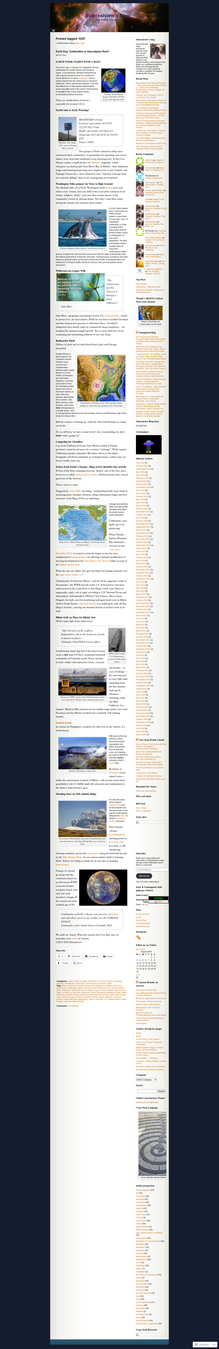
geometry (140, 1244)
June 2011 (140, 658)
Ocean (139, 1278)
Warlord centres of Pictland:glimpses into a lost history (151, 1014)
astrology (140, 1199)
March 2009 (141, 734)
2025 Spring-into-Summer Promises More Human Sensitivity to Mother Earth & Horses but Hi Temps (150, 340)
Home (138, 1033)
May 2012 (140, 625)
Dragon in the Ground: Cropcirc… (155, 161)
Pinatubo (113, 772)
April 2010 (140, 701)
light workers (141, 1256)
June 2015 (140, 551)
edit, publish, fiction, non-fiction (149, 1233)
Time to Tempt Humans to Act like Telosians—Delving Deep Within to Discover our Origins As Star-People (151, 124)
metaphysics (70, 983)
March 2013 (141, 594)
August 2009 (141, 725)
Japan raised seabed (104, 990)
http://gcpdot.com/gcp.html (147, 1102)
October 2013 (142, 576)
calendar (140, 1211)
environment (141, 1238)
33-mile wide (117, 842)
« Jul (138, 974)
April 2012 (140, 628)
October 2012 (142, 609)
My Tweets (140, 949)
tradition (139, 1311)
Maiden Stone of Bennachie (148, 1004)
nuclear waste (68, 997)
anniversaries (62, 864)
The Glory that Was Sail (146, 990)
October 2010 (142, 683)
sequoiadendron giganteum (75, 999)
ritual (110, 187)
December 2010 (143, 676)
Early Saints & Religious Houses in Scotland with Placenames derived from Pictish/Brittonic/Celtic (151, 102)
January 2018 (142, 521)
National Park (111, 315)
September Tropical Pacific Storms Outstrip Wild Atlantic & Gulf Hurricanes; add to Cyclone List (151, 406)
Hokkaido (66, 990)
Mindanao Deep (113, 992)
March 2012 (141, 631)
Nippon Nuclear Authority (77, 995)
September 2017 (143, 527)
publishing (140, 1290)
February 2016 (142, 536)
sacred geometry (143, 1302)
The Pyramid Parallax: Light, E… (153, 272)
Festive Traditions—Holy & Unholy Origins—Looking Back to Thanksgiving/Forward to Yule (151, 381)
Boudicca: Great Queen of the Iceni (151, 143)
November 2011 (143, 643)
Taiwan (92, 999)
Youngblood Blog (147, 332)
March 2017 (141, 530)
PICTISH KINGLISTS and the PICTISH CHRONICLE (148, 758)
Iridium (114, 914)
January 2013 (142, 600)
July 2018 (140, 518)
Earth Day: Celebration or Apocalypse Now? (82, 51)
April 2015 (140, 554)
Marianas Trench (89, 992)
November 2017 (143, 524)
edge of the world (68, 574)
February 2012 (142, 634)
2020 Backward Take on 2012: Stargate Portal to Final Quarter (149, 147)
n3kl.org (144, 904)
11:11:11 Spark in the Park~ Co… (154, 225)
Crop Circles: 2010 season (147, 1039)
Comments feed (143, 923)
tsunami (99, 999)
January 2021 (142, 484)
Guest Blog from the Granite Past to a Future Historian (151, 994)
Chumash (95, 162)
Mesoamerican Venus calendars (150, 1069)
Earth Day (117, 986)
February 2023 (142, 478)
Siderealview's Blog (107, 15)
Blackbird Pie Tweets (146, 786)
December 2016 (143, 533)
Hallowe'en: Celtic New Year (148, 287)
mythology (140, 1265)
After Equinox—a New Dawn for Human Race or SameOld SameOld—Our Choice (150, 398)
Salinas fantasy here (69, 564)
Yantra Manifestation (154, 190)
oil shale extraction (83, 997)
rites (138, 1296)
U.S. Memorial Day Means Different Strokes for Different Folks (151, 109)
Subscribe (141, 853)
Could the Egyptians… (155, 269)
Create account (142, 914)
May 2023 (140, 472)
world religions (142, 1320)
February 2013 (142, 597)
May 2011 (140, 661)
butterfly (71, 986)
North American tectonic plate (101, 995)
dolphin (109, 986)
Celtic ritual (141, 1214)
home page (80, 43)
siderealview (150, 168)
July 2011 (140, 655)
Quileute (109, 997)
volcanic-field (115, 805)
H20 (108, 988)
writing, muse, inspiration (147, 1323)
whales (60, 1001)
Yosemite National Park (74, 1001)
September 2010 (143, 686)
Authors (139, 1208)
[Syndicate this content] (137, 332)
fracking (87, 988)
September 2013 (143, 579)
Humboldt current (78, 990)
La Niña (65, 992)
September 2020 (143, 487)
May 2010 (140, 698)
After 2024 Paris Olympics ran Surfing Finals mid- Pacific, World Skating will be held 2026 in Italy (150, 349)
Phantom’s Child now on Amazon (150, 1066)
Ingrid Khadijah (152, 261)
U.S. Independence (112, 999)
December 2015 (143, 539)
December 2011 (143, 640)
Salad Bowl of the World (96, 560)
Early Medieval (142, 1227)
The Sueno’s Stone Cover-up (148, 1001)
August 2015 (141, 548)
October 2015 (142, 542)
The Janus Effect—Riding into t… (154, 184)
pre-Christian (141, 1284)
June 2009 (140, 731)
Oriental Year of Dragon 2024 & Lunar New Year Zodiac (149, 96)
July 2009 (140, 728)
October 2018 (142, 515)
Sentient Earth (64, 722)
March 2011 (141, 667)
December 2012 (143, 603)
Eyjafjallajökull (116, 834)
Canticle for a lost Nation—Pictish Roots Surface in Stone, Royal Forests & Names (150, 133)
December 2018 (143, 512)
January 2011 (142, 673)
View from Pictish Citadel (151, 740)
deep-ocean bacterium (95, 986)
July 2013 (140, 582)
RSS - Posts (141, 808)
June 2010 (140, 695)
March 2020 (141, 493)
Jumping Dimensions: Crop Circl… (154, 194)
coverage (83, 78)
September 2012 (143, 612)
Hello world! (141, 284)
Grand (111, 763)
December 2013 (143, 570)
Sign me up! (144, 876)
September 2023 (143, 469)
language (118, 981)
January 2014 (142, 567)
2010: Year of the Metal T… (154, 255)
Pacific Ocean (98, 997)
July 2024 (140, 463)
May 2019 (140, 499)
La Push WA (75, 992)
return (122, 816)
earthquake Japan (75, 988)
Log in (138, 917)
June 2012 (140, 622)
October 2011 (142, 646)
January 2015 (142, 557)
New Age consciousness (87, 983)
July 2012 (140, 618)
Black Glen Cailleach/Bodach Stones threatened (148, 753)
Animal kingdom (143, 1190)
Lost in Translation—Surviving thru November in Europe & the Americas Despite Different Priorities (151, 390)
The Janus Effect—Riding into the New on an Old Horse (150, 139)
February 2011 (142, 670)
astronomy (140, 1202)
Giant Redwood (98, 988)
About (138, 1036)
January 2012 (142, 637)
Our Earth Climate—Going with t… (155, 263)
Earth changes (81, 981)
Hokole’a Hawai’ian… (154, 178)
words (75, 938)
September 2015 (143, 545)
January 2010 (142, 710)
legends (60, 983)
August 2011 (141, 652)
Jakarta (90, 990)
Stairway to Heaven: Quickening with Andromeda (150, 291)
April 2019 (140, 502)
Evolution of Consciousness (100, 981)
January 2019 (142, 509)
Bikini (64, 986)
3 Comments (73, 1006)
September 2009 (143, 722)
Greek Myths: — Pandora (147, 1058)
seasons (102, 983)
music (138, 1262)
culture (71, 981)
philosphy (140, 1281)
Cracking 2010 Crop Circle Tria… (155, 232)
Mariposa (101, 992)
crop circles (141, 1220)
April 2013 (140, 591)
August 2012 (141, 615)
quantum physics (143, 1293)
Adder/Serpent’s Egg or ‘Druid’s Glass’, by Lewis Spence (150, 1048)
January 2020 (142, 496)
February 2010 (142, 707)
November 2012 (143, 606)
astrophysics (141, 1205)
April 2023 (140, 475)
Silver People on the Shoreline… (154, 247)
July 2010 (140, 692)
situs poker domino (153, 238)
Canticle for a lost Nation (146, 773)
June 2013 (140, 585)
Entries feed (141, 920)
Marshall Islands (87, 603)
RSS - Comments (143, 811)
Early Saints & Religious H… (155, 169)
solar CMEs (75, 490)
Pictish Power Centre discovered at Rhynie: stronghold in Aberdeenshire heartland (151, 746)
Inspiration (140, 1247)
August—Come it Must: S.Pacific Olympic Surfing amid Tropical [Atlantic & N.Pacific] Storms (150, 414)
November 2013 (143, 573)
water (109, 983)
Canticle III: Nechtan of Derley (149, 776)
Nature (139, 1269)
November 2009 (143, 716)
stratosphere (93, 853)
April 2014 (140, 560)
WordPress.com (143, 926)
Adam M (148, 160)
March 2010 (141, 704)
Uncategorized (142, 1314)
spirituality (140, 1308)
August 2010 (141, 689)
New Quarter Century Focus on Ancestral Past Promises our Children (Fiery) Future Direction (150, 374)
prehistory (140, 1287)
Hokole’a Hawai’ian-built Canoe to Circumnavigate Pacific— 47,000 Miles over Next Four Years (151, 115)
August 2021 (141, 481)
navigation (140, 1272)
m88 (147, 199)
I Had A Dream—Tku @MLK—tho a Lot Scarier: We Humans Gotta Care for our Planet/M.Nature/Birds (151, 356)
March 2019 (141, 506)
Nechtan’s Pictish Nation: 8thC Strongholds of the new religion (149, 763)
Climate (139, 1217)
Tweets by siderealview (146, 791)
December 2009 (143, 713)
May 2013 (140, 588)
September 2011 (143, 649)
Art (137, 1193)
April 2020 (140, 490)
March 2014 (141, 564)
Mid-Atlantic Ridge (72, 857)
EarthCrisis (61, 988)
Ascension (140, 1196)
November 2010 (143, 680)
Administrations (79, 556)
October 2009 (142, 719)
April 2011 (140, 664)
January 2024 (142, 466)
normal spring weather (86, 474)
